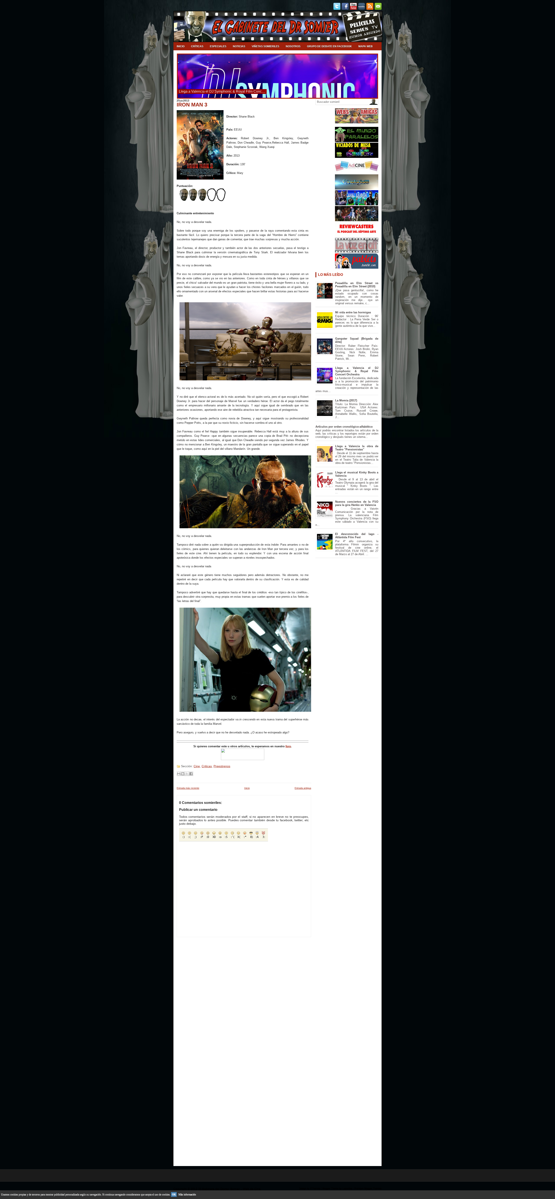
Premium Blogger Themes (368, 1188)
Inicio (180, 46)
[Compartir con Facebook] (191, 774)
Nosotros (293, 46)
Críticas (197, 46)
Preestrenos (222, 766)
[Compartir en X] (187, 774)
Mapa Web (365, 46)
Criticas (207, 766)
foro (288, 746)
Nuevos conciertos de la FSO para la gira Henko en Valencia (356, 503)
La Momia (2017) (346, 400)
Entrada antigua (303, 788)
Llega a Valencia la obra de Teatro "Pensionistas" (356, 448)
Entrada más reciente (188, 788)
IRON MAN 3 (192, 104)
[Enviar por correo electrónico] (178, 774)
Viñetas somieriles (265, 46)
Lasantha (347, 1188)
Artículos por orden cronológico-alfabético (344, 426)
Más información (187, 1194)
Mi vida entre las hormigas (353, 312)
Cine (197, 766)
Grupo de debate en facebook (329, 46)
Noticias (239, 46)
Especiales (218, 46)
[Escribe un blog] (183, 774)
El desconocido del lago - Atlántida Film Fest (356, 535)
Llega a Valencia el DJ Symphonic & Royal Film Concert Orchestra (356, 371)
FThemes (315, 1188)
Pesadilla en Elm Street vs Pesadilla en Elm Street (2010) (356, 284)
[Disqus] (244, 991)
